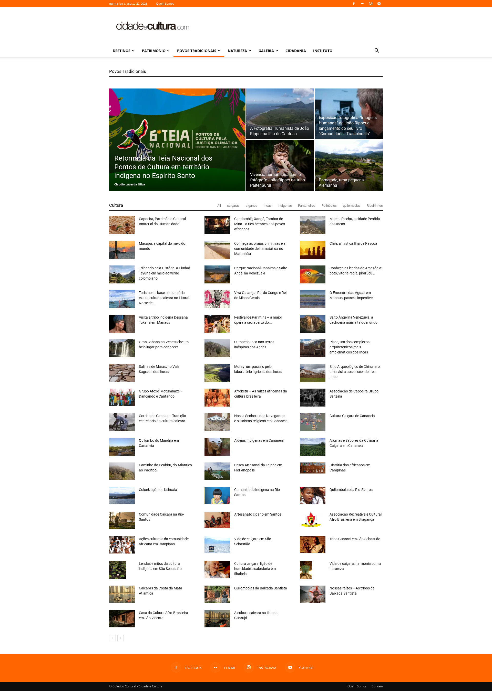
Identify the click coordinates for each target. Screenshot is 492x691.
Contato (377, 686)
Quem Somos (165, 3)
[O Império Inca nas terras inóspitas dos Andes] (217, 348)
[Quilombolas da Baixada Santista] (217, 594)
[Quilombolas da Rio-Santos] (312, 495)
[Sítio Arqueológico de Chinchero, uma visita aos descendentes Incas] (312, 373)
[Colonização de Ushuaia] (122, 495)
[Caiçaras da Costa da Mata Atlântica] (122, 594)
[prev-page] (112, 638)
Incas (267, 206)
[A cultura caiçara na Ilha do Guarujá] (217, 618)
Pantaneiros (306, 206)
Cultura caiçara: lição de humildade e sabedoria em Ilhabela (255, 568)
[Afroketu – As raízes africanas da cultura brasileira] (217, 398)
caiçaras (233, 206)
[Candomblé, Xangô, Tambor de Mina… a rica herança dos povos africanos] (217, 225)
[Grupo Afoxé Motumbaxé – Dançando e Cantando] (122, 397)
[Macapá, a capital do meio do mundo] (122, 250)
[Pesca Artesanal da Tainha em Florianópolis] (217, 471)
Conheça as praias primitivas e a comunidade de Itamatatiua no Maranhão (259, 248)
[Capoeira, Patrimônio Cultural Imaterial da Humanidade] (122, 225)
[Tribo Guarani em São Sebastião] (312, 544)
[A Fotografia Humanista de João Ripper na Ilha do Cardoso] (280, 113)
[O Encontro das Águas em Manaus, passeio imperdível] (312, 299)
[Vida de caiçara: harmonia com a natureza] (306, 570)
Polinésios (329, 206)
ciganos (251, 206)
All (219, 206)
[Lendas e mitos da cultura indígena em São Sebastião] (117, 570)
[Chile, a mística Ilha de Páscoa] (312, 250)
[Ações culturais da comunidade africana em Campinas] (122, 545)
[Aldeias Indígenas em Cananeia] (217, 447)
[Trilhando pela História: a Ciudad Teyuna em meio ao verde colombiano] (122, 274)
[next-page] (120, 638)
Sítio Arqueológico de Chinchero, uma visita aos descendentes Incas (355, 371)
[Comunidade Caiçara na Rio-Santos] (122, 520)
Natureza (237, 50)
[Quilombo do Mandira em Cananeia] (122, 447)
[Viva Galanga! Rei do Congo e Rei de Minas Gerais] (217, 299)
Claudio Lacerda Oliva (129, 184)
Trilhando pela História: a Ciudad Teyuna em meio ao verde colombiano (164, 273)
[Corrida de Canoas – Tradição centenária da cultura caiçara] (122, 422)
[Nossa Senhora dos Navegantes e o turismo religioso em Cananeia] (217, 422)
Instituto (322, 50)
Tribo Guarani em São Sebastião (355, 539)
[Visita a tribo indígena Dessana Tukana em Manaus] (122, 324)
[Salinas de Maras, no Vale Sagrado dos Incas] (122, 373)
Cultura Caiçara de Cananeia (352, 416)
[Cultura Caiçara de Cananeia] (312, 422)
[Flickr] (362, 3)
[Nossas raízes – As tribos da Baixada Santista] (312, 594)
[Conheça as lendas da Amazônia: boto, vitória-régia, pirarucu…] (312, 274)
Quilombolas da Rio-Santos (351, 490)
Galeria (266, 50)
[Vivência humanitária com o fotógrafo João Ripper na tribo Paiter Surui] (280, 165)
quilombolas (352, 206)
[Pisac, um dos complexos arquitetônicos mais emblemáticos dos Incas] (312, 348)
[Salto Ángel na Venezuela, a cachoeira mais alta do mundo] (312, 324)
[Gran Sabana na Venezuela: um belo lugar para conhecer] (122, 348)
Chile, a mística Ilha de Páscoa (353, 243)
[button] (377, 51)
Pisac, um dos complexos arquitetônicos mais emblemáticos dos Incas (350, 347)
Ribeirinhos (375, 206)
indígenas (285, 206)
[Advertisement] (289, 25)
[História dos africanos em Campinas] (312, 467)
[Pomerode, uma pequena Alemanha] (349, 165)
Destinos (121, 50)
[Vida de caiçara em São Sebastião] (217, 544)
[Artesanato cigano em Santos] (217, 520)
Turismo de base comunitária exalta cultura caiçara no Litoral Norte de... (164, 298)
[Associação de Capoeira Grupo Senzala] (312, 398)
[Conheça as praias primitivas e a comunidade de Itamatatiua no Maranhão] (217, 250)
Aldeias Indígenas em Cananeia (259, 440)
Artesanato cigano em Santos (257, 514)
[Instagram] (370, 3)
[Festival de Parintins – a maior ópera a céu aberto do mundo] (217, 324)
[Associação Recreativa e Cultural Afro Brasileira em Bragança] (311, 521)
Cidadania (295, 50)
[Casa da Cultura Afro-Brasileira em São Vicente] (122, 618)
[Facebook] (353, 3)
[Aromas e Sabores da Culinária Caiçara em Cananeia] (312, 447)
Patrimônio (154, 50)
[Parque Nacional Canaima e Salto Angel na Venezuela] (217, 274)
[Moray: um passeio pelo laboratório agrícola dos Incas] (217, 373)
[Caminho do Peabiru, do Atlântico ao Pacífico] (122, 471)
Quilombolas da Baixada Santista (260, 588)
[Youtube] (379, 3)
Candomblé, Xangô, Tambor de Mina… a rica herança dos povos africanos (259, 224)
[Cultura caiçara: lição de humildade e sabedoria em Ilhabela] (217, 569)
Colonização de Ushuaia (158, 490)
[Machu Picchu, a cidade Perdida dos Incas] (312, 225)
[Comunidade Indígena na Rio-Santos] (217, 495)
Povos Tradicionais (196, 50)
